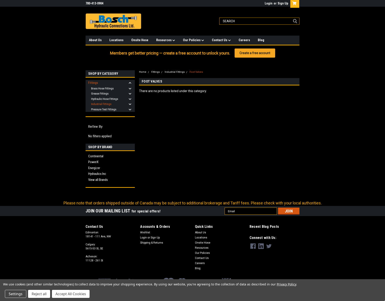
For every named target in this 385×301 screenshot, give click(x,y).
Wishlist (145, 232)
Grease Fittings (100, 93)
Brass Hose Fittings (102, 88)
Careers (244, 40)
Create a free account (255, 53)
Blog (261, 40)
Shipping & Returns (151, 242)
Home (142, 72)
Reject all (39, 293)
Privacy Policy (286, 284)
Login (268, 3)
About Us (95, 40)
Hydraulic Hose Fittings (104, 99)
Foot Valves (196, 72)
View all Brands (98, 180)
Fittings (93, 83)
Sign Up (283, 3)
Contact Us (220, 40)
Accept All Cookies (70, 293)
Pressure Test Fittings (103, 109)
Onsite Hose (139, 40)
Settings (16, 293)
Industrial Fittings (101, 104)
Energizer (94, 168)
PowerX (93, 162)
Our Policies (192, 40)
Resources (164, 40)
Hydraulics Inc (97, 174)
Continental (95, 156)
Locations (116, 40)
